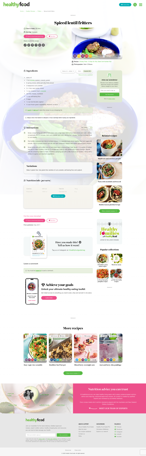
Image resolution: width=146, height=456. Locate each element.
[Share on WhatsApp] (39, 45)
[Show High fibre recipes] (29, 359)
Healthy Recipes (30, 11)
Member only (59, 196)
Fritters (39, 11)
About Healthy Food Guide (86, 427)
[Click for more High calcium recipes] (79, 56)
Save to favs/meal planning (35, 36)
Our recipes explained (85, 431)
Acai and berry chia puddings (110, 365)
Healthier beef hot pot (57, 365)
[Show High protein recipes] (35, 359)
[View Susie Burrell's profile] (60, 395)
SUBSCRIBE (49, 298)
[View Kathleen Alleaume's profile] (28, 405)
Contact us (82, 434)
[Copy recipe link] (25, 45)
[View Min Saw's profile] (28, 395)
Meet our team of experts (113, 408)
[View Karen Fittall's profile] (12, 405)
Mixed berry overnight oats (84, 365)
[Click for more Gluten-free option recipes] (75, 56)
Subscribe (126, 4)
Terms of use (68, 450)
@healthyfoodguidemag (77, 250)
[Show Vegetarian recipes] (114, 359)
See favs (52, 36)
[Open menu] (141, 4)
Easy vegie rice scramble (33, 365)
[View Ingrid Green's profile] (60, 405)
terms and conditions (52, 438)
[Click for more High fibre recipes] (82, 56)
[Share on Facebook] (36, 45)
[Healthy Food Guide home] (35, 420)
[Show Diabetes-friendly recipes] (76, 359)
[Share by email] (28, 45)
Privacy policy (78, 450)
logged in (38, 270)
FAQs (80, 436)
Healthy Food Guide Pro (103, 427)
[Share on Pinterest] (32, 45)
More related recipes (108, 211)
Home (22, 11)
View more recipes (72, 373)
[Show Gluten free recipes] (26, 359)
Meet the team (83, 429)
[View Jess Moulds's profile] (44, 395)
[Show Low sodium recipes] (38, 359)
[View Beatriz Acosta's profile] (44, 405)
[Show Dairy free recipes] (51, 359)
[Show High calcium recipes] (79, 359)
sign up (35, 110)
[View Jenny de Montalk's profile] (13, 395)
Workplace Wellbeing (102, 429)
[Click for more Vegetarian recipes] (90, 56)
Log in (29, 110)
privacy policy (111, 98)
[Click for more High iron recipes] (86, 56)
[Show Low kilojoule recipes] (57, 359)
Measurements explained (86, 75)
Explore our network (102, 431)
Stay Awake (84, 127)
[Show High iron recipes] (32, 359)
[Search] (135, 4)
